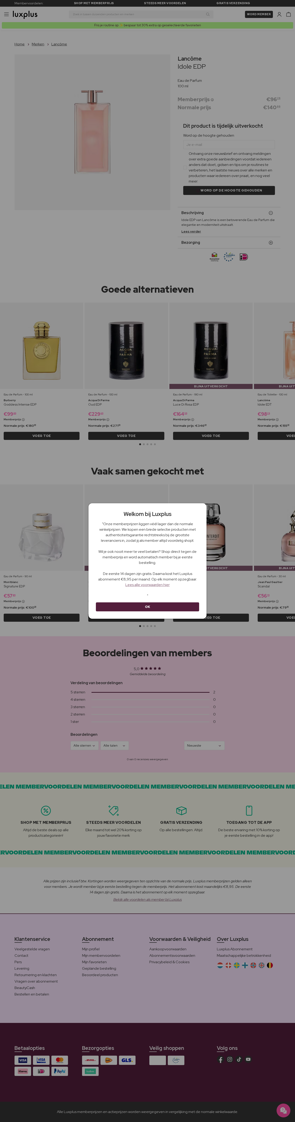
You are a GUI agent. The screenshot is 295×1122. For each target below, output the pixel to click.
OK (147, 607)
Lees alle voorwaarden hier (147, 584)
